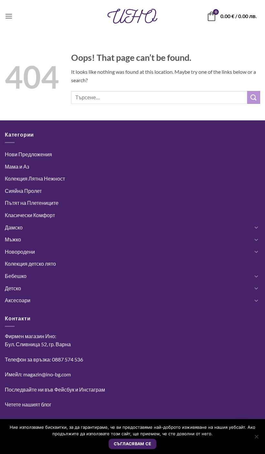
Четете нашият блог (28, 404)
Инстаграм (92, 389)
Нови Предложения (28, 154)
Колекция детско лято (30, 263)
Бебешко (15, 276)
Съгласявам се (132, 443)
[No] (256, 438)
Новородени (20, 252)
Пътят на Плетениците (31, 203)
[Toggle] (256, 227)
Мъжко (13, 239)
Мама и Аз (17, 166)
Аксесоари (17, 300)
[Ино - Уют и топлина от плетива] (132, 16)
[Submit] (253, 97)
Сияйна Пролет (23, 191)
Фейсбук (64, 389)
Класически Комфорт (30, 215)
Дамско (14, 227)
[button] (9, 16)
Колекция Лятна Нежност (35, 178)
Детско (13, 288)
